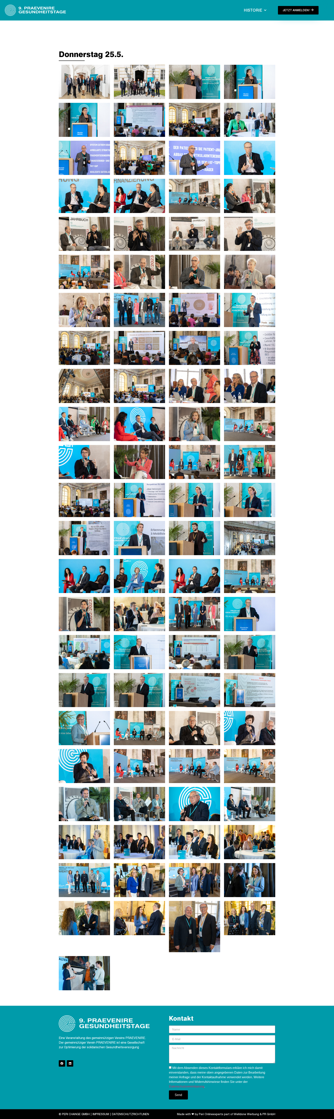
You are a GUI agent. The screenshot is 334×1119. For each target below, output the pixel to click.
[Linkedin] (70, 1063)
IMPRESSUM (101, 1114)
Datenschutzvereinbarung (186, 1086)
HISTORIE (253, 10)
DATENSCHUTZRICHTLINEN (130, 1114)
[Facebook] (62, 1063)
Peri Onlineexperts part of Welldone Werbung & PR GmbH (237, 1114)
